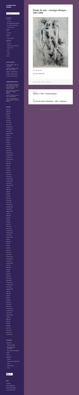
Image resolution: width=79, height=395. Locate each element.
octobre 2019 (9, 286)
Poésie (8, 49)
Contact (7, 56)
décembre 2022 (9, 204)
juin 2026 (8, 114)
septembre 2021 (9, 237)
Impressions (8, 41)
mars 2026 (8, 120)
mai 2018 (8, 323)
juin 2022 (8, 217)
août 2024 (8, 161)
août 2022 (8, 213)
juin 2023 (8, 191)
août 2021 (8, 239)
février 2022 (8, 226)
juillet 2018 (8, 319)
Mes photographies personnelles (13, 23)
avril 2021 (8, 248)
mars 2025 (8, 146)
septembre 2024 (9, 159)
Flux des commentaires (11, 387)
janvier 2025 (8, 150)
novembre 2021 (9, 232)
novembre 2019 (9, 284)
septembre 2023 (9, 185)
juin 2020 (8, 269)
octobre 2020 (9, 261)
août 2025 (8, 135)
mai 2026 (8, 116)
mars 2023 (8, 198)
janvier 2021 (8, 254)
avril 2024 (8, 170)
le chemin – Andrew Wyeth (11, 76)
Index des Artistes (10, 38)
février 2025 (8, 148)
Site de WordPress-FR (10, 390)
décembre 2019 (9, 282)
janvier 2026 (8, 124)
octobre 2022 (9, 209)
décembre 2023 (9, 178)
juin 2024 (8, 165)
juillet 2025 (8, 137)
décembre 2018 (9, 308)
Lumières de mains (10, 27)
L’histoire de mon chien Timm (13, 45)
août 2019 (8, 291)
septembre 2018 (9, 315)
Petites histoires (10, 47)
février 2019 (8, 304)
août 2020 (8, 265)
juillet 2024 (8, 163)
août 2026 (8, 109)
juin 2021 (8, 243)
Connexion (8, 383)
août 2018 (8, 317)
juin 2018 (8, 321)
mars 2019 (8, 302)
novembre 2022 (9, 206)
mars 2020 (8, 276)
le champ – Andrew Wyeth (11, 73)
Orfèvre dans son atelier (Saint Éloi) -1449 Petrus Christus (12, 100)
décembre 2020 (9, 256)
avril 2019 (8, 299)
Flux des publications (10, 385)
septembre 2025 (9, 133)
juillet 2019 (8, 293)
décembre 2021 (9, 230)
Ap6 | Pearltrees (9, 90)
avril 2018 (8, 325)
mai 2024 (8, 168)
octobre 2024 (9, 157)
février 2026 (8, 122)
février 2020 (8, 278)
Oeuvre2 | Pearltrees (10, 95)
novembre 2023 (9, 181)
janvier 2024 (8, 176)
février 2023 (8, 200)
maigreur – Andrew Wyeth (11, 71)
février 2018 (8, 330)
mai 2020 (8, 271)
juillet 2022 (8, 215)
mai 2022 (8, 219)
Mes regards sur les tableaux (12, 25)
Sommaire (9, 21)
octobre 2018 (9, 312)
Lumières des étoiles (11, 6)
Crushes (8, 30)
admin (43, 82)
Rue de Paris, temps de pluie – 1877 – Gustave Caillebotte (12, 87)
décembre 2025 (9, 127)
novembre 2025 (9, 129)
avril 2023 (8, 196)
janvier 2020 (8, 280)
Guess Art (8, 35)
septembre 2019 (9, 289)
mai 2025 (8, 142)
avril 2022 (8, 222)
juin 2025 (8, 139)
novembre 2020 (9, 258)
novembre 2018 (9, 310)
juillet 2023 (8, 189)
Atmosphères (9, 18)
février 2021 (8, 252)
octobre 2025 (9, 131)
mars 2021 (8, 250)
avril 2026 (8, 118)
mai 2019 (8, 297)
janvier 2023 (8, 202)
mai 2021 (8, 245)
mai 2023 (8, 194)
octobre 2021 (9, 235)
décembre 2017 (9, 334)
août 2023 (8, 187)
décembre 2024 (9, 152)
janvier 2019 (8, 306)
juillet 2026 (8, 111)
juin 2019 (8, 295)
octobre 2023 (9, 183)
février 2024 (8, 174)
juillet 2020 (8, 267)
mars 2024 (8, 172)
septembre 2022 (9, 211)
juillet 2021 (8, 241)
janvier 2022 (8, 228)
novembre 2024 (9, 155)
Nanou (8, 51)
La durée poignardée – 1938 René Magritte (12, 92)
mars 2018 (8, 328)
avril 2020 (8, 274)
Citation (8, 53)
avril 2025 (8, 144)
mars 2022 (8, 224)
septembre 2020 (9, 263)
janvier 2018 (8, 332)
